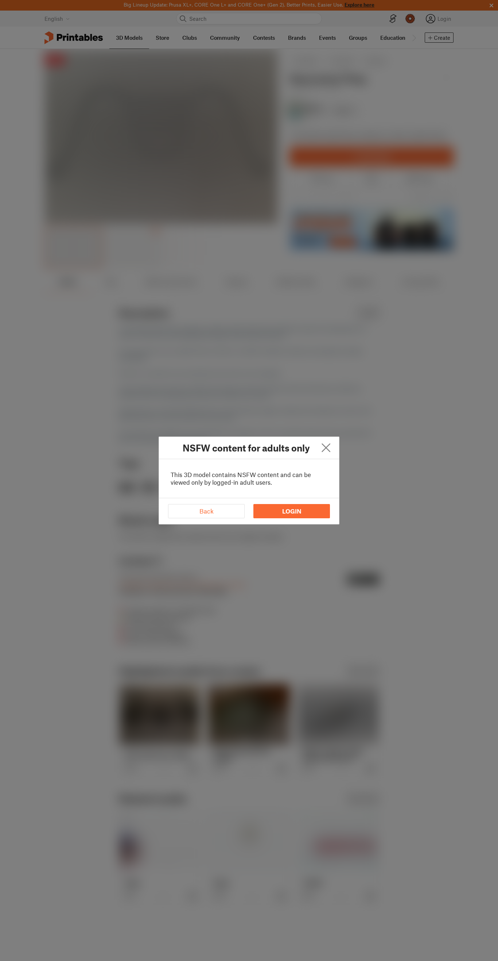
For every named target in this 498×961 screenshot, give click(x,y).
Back (206, 511)
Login (291, 511)
